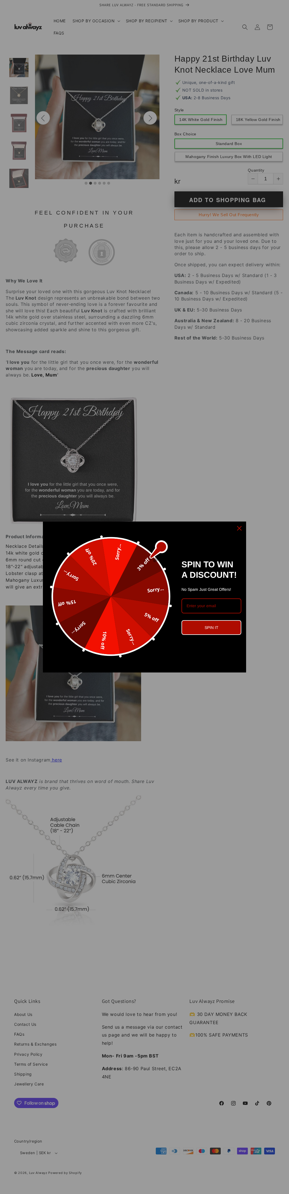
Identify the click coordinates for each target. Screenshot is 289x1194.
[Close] (239, 528)
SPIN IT (211, 627)
